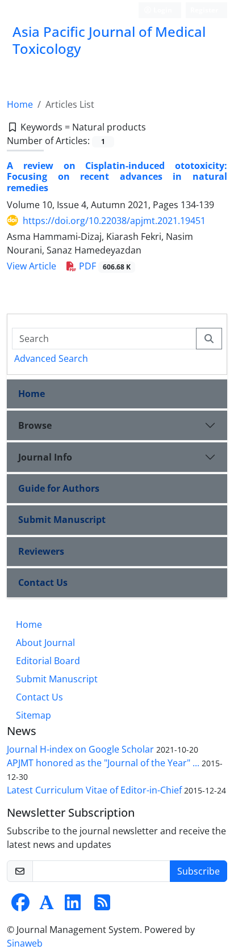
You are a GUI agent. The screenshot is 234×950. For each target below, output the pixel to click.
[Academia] (46, 906)
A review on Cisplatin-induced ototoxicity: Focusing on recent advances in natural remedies (117, 176)
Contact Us (43, 582)
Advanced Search (51, 358)
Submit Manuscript (62, 519)
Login (162, 10)
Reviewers (41, 551)
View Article (31, 266)
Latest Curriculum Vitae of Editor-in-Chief (94, 790)
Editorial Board (48, 661)
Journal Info (45, 457)
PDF (104, 266)
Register (204, 10)
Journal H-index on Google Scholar (80, 749)
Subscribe (198, 871)
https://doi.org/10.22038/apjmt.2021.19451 (114, 220)
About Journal (45, 642)
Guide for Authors (58, 488)
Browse (35, 425)
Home (20, 104)
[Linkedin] (72, 906)
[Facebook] (20, 906)
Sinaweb (25, 943)
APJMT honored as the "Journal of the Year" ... (103, 763)
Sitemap (33, 715)
